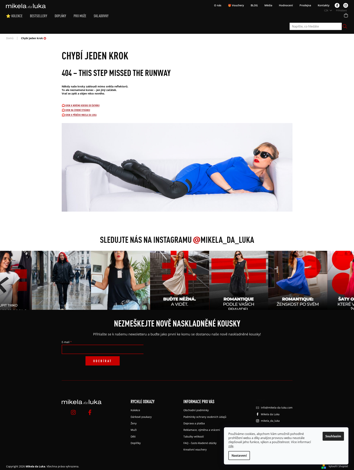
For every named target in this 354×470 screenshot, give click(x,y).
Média (268, 5)
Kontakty (323, 5)
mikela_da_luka (270, 420)
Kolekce (135, 410)
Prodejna (305, 5)
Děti (133, 436)
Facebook (337, 5)
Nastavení (239, 455)
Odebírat (102, 361)
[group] (60, 280)
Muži (134, 430)
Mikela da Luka (270, 414)
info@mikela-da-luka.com (276, 407)
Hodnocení (286, 5)
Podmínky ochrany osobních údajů (204, 417)
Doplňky (136, 443)
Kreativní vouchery (195, 449)
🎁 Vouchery (236, 5)
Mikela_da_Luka (223, 239)
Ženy (134, 423)
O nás (217, 5)
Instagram (345, 5)
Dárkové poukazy (141, 417)
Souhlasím (333, 436)
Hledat (345, 26)
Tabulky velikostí (193, 436)
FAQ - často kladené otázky (199, 443)
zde (230, 446)
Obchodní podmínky (196, 410)
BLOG (254, 5)
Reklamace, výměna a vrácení (201, 430)
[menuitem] (18, 16)
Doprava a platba (194, 423)
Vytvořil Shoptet (338, 466)
